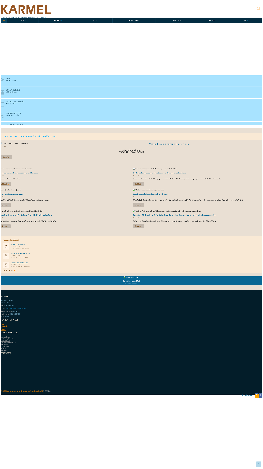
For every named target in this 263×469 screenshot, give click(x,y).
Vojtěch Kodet (5, 337)
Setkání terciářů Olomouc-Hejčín (20, 253)
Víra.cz (3, 348)
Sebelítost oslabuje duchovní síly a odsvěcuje (150, 194)
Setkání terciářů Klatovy (18, 244)
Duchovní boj (5, 341)
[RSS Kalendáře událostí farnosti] (257, 395)
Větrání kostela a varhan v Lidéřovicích (169, 144)
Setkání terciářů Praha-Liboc (19, 263)
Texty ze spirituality (7, 339)
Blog (2, 328)
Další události (8, 270)
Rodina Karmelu (134, 20)
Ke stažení (212, 20)
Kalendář (4, 326)
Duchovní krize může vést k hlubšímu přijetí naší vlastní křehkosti (159, 173)
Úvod (3, 324)
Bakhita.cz (4, 344)
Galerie (3, 330)
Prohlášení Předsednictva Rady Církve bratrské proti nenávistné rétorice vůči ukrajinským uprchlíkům (174, 215)
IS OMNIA (46, 391)
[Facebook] (260, 395)
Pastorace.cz (5, 346)
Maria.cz (3, 350)
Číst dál (6, 157)
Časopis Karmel (176, 20)
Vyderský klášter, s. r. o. (8, 342)
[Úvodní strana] (4, 20)
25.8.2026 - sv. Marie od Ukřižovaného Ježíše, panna (29, 136)
